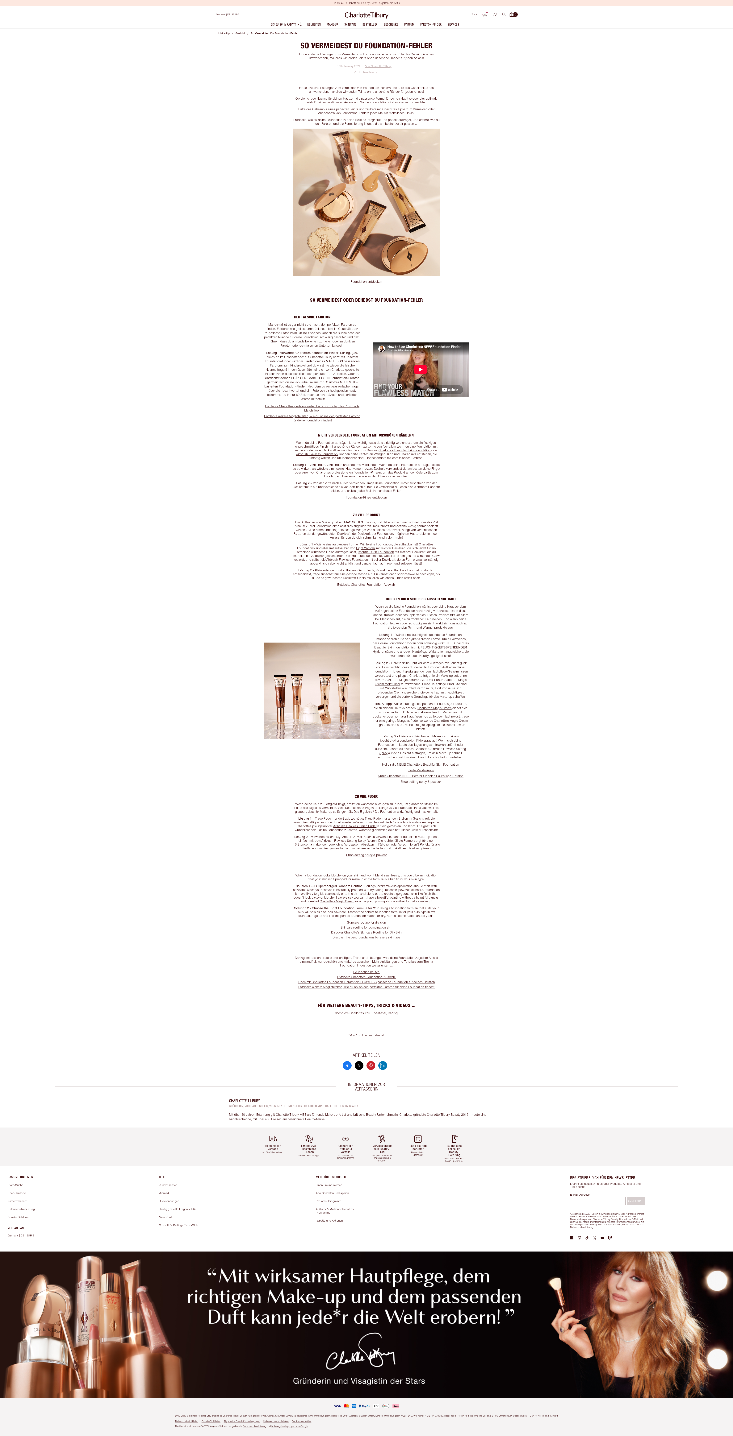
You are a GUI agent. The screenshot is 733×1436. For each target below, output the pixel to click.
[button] (504, 14)
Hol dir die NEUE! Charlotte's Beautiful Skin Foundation (420, 764)
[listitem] (286, 25)
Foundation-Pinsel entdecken (366, 497)
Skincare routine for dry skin (366, 922)
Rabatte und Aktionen (329, 1220)
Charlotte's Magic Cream (337, 901)
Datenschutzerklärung (21, 1209)
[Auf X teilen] (359, 1065)
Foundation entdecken (366, 281)
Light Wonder (365, 548)
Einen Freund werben (329, 1185)
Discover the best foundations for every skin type (366, 937)
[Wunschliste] (494, 14)
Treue (475, 14)
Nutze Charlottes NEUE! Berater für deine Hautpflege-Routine (420, 776)
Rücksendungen (169, 1201)
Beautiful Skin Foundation (376, 552)
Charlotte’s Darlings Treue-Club (178, 1225)
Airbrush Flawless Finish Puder (354, 826)
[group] (276, 1147)
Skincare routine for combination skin (367, 927)
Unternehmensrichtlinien (276, 1421)
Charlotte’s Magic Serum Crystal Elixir (409, 679)
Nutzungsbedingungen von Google (289, 1426)
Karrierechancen (18, 1201)
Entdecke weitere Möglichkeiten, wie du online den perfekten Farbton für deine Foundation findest (366, 987)
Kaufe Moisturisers (421, 770)
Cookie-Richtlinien (19, 1217)
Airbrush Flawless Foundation (317, 454)
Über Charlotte (17, 1193)
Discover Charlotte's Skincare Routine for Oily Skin (366, 932)
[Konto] (485, 14)
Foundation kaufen (366, 972)
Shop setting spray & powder (420, 781)
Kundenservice (168, 1185)
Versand (164, 1193)
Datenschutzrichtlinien (186, 1421)
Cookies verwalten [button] (302, 1421)
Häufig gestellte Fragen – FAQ (177, 1209)
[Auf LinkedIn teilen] (382, 1065)
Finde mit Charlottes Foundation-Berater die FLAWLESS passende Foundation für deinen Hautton (366, 982)
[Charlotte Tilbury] (367, 14)
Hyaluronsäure (383, 651)
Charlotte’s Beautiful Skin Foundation (405, 450)
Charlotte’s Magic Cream (434, 708)
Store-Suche (15, 1185)
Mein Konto (166, 1217)
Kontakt (554, 1415)
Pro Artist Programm (328, 1201)
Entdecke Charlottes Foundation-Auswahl (366, 584)
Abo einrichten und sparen (332, 1193)
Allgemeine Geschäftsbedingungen (242, 1421)
